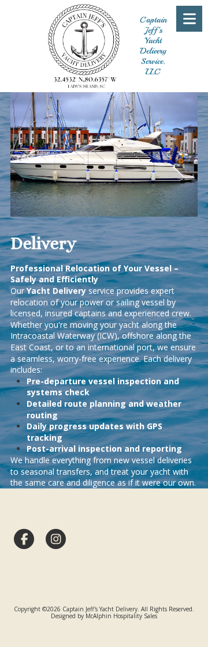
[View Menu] (189, 19)
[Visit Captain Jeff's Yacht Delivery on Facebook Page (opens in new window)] (24, 539)
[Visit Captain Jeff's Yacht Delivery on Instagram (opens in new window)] (56, 539)
